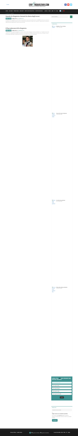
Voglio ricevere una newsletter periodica (60, 413)
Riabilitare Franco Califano (61, 26)
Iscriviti (55, 420)
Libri (52, 10)
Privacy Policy (13, 432)
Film (57, 10)
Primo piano (16, 10)
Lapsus (46, 10)
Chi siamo (11, 10)
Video (49, 10)
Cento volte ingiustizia (29, 10)
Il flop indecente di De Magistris (16, 28)
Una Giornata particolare (60, 200)
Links (69, 432)
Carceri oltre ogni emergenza (61, 113)
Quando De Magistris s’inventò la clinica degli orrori (23, 16)
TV (54, 10)
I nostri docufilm (39, 10)
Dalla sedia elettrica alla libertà (61, 287)
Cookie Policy (19, 432)
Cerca (62, 397)
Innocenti (22, 10)
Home (7, 10)
